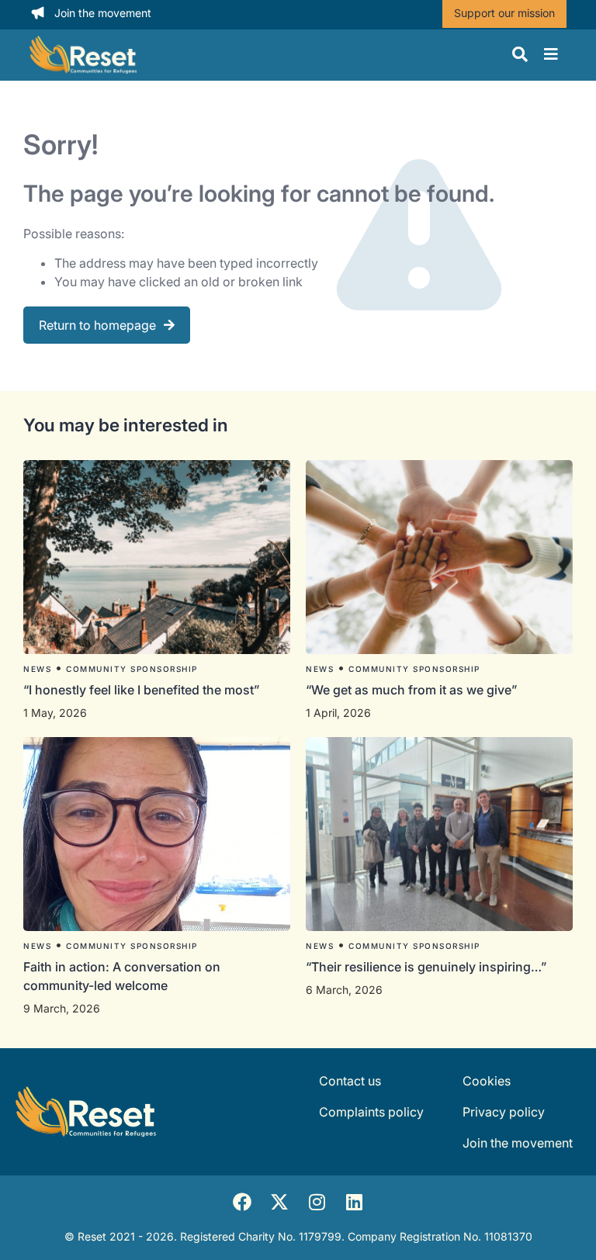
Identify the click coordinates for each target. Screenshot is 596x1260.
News (37, 668)
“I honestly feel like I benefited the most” (142, 690)
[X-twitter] (279, 1201)
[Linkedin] (353, 1201)
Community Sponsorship (132, 668)
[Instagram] (316, 1201)
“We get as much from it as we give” (413, 690)
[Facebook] (242, 1201)
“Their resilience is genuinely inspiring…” (426, 966)
